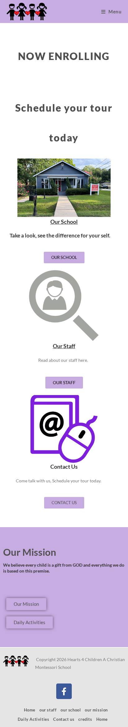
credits (85, 719)
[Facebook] (64, 691)
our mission (96, 709)
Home (29, 709)
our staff (48, 709)
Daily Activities (33, 719)
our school (71, 709)
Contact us (63, 719)
